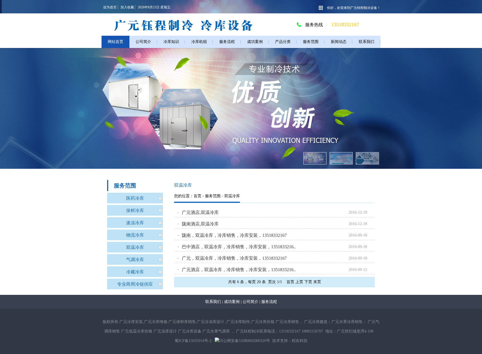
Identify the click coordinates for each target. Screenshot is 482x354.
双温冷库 (135, 247)
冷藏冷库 (135, 271)
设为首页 (110, 7)
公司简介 (250, 302)
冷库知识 (171, 42)
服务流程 (227, 42)
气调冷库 (135, 259)
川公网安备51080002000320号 (244, 341)
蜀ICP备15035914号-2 (193, 341)
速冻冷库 (135, 222)
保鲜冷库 (135, 210)
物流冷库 (135, 235)
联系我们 (366, 42)
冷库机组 (199, 42)
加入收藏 (127, 7)
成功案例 (255, 42)
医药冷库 (135, 198)
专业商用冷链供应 (135, 284)
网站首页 (115, 42)
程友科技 (299, 341)
